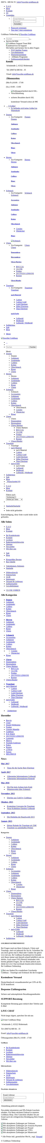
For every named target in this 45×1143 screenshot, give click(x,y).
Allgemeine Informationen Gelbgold (21, 776)
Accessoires (15, 394)
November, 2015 (8, 793)
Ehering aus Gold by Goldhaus (19, 798)
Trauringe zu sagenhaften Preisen (20, 828)
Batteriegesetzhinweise (15, 542)
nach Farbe (15, 464)
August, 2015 (6, 821)
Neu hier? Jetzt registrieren (21, 30)
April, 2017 (5, 772)
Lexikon (9, 540)
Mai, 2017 (5, 764)
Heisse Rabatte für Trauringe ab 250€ (21, 825)
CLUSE (19, 269)
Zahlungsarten (11, 584)
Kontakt (9, 11)
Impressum (10, 579)
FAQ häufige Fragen (19, 50)
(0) (7, 13)
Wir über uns (11, 549)
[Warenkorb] (7, 342)
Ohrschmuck (16, 367)
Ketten (13, 365)
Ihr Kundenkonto (13, 535)
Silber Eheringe (22, 306)
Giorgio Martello (12, 729)
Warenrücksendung (18, 55)
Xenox (8, 752)
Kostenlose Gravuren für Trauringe (21, 806)
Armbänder (15, 360)
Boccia (9, 720)
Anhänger (15, 358)
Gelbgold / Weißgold (24, 323)
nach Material (16, 448)
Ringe (13, 369)
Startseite (13, 506)
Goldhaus (10, 732)
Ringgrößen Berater (14, 559)
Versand (39, 1137)
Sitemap (9, 544)
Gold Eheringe (22, 304)
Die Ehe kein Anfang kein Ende (19, 787)
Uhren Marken (17, 425)
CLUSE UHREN (13, 590)
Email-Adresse (9, 1095)
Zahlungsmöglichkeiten (20, 59)
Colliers (14, 363)
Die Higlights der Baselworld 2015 (21, 817)
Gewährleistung (17, 52)
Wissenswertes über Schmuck (18, 789)
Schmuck (9, 191)
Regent (19, 276)
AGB (8, 577)
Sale (7, 327)
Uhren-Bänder (16, 441)
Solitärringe (10, 325)
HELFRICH (11, 754)
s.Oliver (9, 750)
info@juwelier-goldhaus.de (27, 2)
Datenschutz (11, 575)
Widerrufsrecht (12, 572)
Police (8, 745)
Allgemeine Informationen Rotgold (21, 779)
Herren (9, 157)
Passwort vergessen (18, 28)
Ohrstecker (20, 231)
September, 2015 (8, 813)
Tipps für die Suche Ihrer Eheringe (20, 768)
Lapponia (10, 738)
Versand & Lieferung (14, 581)
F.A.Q (8, 6)
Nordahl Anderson (13, 743)
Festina (19, 271)
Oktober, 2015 (7, 802)
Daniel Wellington (13, 725)
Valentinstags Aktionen (15, 566)
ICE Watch (10, 734)
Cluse (8, 723)
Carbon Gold (21, 302)
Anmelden (17, 24)
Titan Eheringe (22, 309)
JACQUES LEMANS (25, 273)
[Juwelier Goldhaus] (27, 34)
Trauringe (10, 285)
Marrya (9, 741)
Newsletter (10, 547)
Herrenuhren (16, 423)
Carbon (19, 300)
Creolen (19, 229)
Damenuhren (16, 421)
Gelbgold (19, 318)
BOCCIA (20, 267)
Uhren (8, 243)
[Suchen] (30, 39)
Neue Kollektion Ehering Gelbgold (21, 808)
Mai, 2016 (5, 783)
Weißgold (20, 321)
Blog (8, 8)
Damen (9, 115)
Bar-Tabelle (10, 562)
